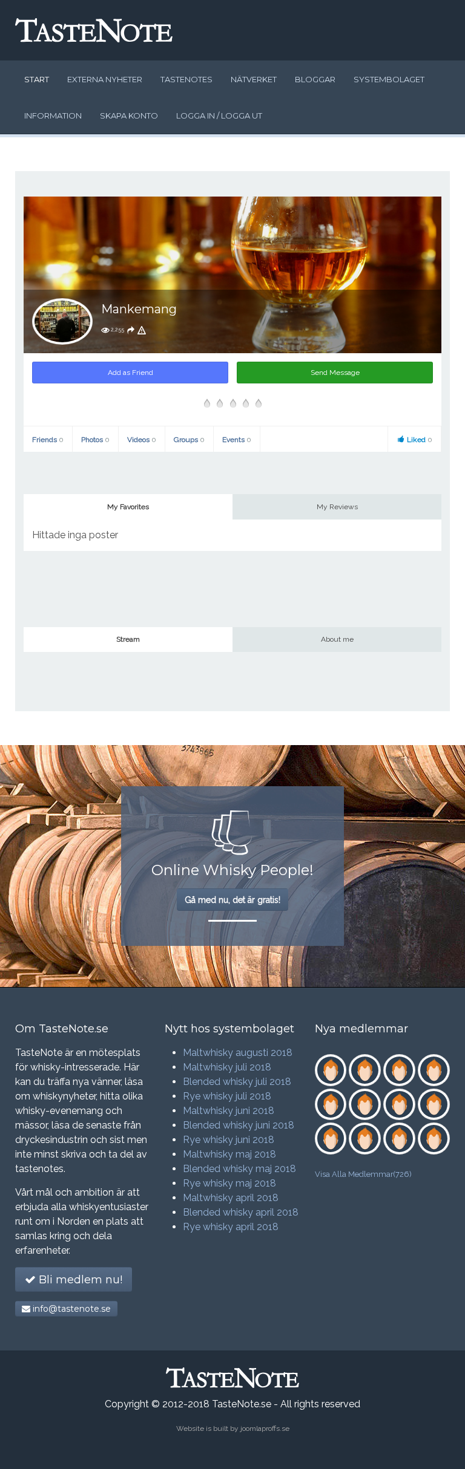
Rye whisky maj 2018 (229, 1183)
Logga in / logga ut (219, 115)
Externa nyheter (104, 79)
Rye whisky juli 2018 (227, 1096)
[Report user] (141, 329)
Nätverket (254, 79)
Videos (141, 439)
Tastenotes (186, 79)
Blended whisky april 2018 (240, 1212)
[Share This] (131, 329)
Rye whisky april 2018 (231, 1227)
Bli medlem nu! (79, 1279)
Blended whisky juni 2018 (238, 1125)
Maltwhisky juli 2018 (227, 1067)
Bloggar (315, 79)
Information (53, 115)
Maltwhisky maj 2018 (229, 1154)
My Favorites (128, 507)
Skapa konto (129, 115)
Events (236, 439)
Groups (189, 439)
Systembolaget (389, 79)
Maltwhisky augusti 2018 (237, 1052)
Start (36, 79)
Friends (48, 439)
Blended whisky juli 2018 (237, 1081)
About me (337, 639)
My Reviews (337, 507)
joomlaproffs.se (264, 1428)
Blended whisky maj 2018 (239, 1168)
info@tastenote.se (70, 1308)
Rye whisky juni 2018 (228, 1139)
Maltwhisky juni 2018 (228, 1110)
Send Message (335, 372)
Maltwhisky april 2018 (231, 1198)
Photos (95, 439)
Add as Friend (130, 372)
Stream (128, 639)
